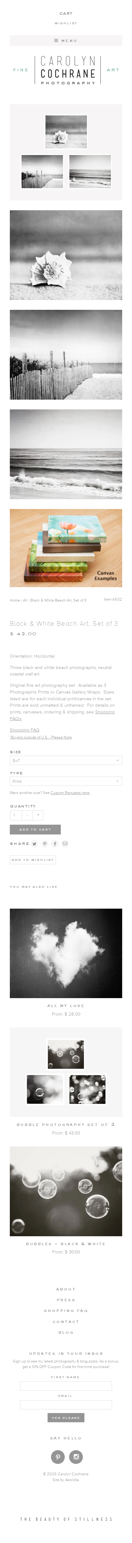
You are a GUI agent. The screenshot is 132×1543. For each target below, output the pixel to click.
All (25, 600)
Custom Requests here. (70, 793)
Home (15, 600)
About (66, 1289)
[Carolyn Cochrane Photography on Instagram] (76, 1457)
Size (15, 751)
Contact (66, 1321)
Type (16, 772)
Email (65, 1395)
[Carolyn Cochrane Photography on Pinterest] (58, 1458)
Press (66, 1300)
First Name (65, 1376)
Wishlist (66, 23)
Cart (66, 13)
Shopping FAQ (24, 730)
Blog (66, 1332)
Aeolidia (72, 1480)
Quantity (23, 806)
